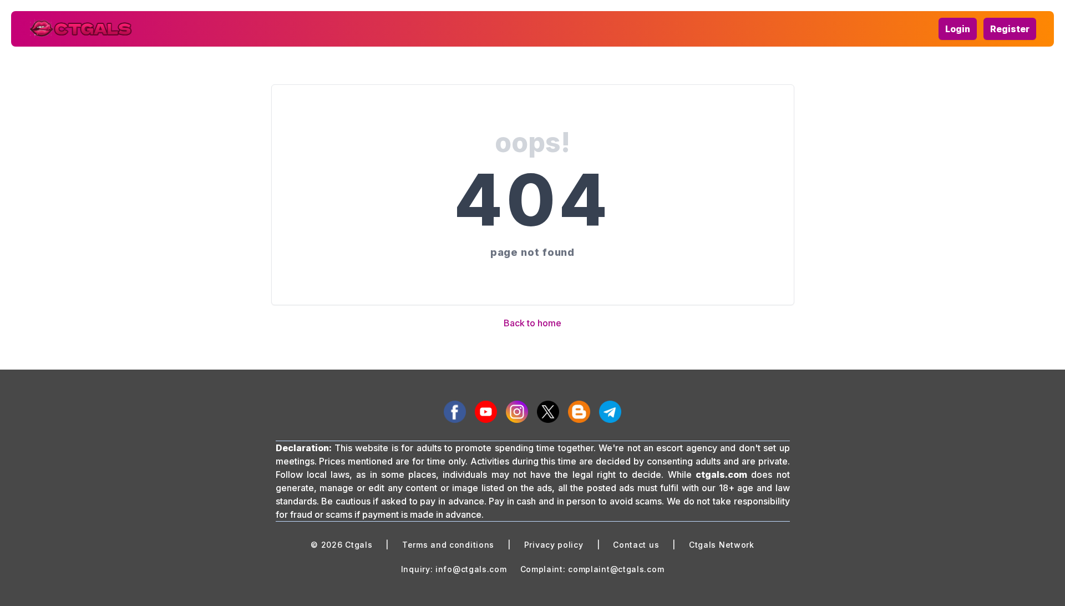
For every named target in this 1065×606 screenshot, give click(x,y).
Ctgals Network (721, 544)
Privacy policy (554, 544)
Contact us (636, 544)
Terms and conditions (448, 544)
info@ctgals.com (471, 569)
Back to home (532, 323)
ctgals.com (721, 474)
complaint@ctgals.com (616, 569)
